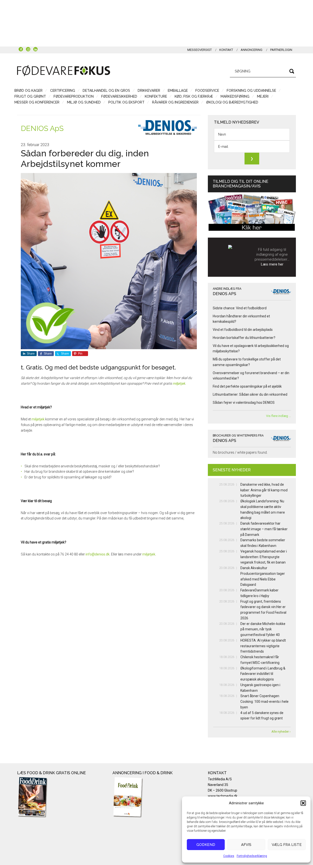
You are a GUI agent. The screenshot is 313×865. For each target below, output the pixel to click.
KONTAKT (226, 50)
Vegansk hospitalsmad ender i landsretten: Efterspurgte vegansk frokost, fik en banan (263, 557)
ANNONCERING (251, 50)
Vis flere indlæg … (278, 416)
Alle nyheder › (281, 731)
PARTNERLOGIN (281, 50)
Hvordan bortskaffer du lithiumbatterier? (244, 338)
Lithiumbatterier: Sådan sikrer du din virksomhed (250, 394)
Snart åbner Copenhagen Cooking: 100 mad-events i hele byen (264, 701)
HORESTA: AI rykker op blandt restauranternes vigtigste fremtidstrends (263, 646)
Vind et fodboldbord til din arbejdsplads (243, 330)
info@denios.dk (98, 554)
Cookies (228, 856)
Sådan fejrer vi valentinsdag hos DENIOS (244, 402)
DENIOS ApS (42, 128)
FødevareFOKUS (63, 70)
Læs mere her (272, 264)
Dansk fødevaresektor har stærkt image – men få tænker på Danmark (264, 529)
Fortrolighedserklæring (252, 856)
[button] (303, 803)
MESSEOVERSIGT (199, 50)
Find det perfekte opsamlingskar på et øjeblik (247, 386)
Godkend (205, 844)
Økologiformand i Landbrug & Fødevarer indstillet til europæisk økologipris (262, 673)
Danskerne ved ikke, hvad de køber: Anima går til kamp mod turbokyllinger (264, 490)
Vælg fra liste (287, 844)
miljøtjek (179, 383)
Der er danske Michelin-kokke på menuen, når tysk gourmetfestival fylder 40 (262, 629)
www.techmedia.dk (222, 796)
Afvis (246, 844)
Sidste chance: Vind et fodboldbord (240, 308)
